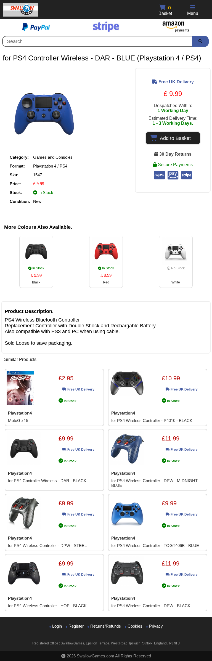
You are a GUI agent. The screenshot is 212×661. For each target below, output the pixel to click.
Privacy (156, 626)
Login (57, 626)
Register (76, 626)
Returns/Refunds (105, 626)
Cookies (135, 626)
